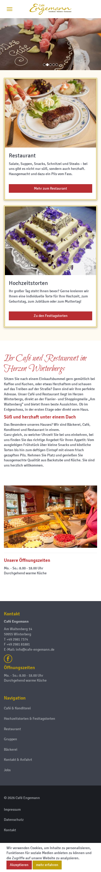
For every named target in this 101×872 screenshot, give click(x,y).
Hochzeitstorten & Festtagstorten (29, 718)
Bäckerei (10, 749)
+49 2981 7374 (17, 639)
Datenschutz (14, 819)
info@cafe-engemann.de (35, 649)
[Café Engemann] (50, 9)
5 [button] (57, 67)
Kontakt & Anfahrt (18, 759)
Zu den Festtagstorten (51, 316)
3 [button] (51, 67)
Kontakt (10, 830)
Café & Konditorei (17, 708)
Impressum (12, 809)
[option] (50, 44)
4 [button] (54, 67)
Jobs (7, 770)
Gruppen (10, 739)
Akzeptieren (19, 865)
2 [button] (47, 67)
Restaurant (12, 729)
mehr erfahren (47, 865)
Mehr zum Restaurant (50, 188)
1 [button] (44, 67)
